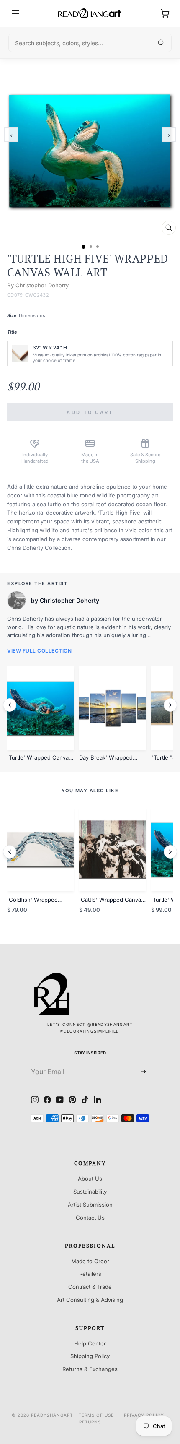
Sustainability (90, 1191)
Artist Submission (90, 1204)
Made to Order (90, 1261)
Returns (90, 1421)
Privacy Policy (144, 1415)
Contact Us (90, 1217)
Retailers (90, 1273)
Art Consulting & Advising (90, 1299)
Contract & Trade (90, 1286)
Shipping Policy (90, 1356)
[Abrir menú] (15, 13)
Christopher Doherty (42, 285)
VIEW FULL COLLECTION (39, 651)
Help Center (90, 1343)
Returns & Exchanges (90, 1369)
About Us (90, 1178)
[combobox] (90, 43)
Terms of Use (96, 1415)
